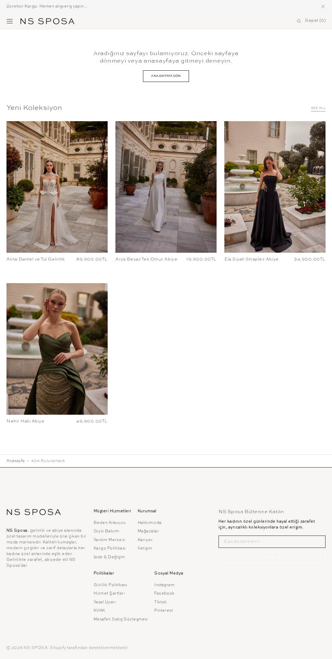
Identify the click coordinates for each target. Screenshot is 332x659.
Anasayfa (15, 461)
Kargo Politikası (110, 548)
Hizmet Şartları (109, 593)
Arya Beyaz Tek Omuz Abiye (146, 259)
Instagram (164, 585)
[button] (10, 21)
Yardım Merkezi (109, 540)
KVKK (99, 611)
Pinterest (163, 611)
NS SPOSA (36, 648)
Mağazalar (148, 531)
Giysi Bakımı (106, 531)
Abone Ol (272, 557)
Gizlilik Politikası (110, 585)
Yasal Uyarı (105, 602)
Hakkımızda (150, 523)
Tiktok (160, 602)
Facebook (164, 593)
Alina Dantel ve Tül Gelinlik (35, 259)
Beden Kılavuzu (110, 523)
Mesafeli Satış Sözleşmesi (121, 619)
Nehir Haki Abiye (25, 421)
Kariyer (145, 540)
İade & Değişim (109, 557)
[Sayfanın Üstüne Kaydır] (322, 649)
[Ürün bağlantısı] (57, 187)
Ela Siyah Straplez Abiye (251, 259)
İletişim (145, 548)
